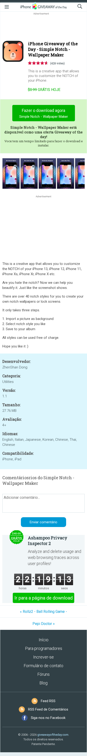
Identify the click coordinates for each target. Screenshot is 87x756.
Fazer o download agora (43, 113)
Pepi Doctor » (43, 623)
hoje (44, 89)
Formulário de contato (43, 665)
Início (43, 639)
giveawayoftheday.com (52, 734)
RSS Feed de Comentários (48, 709)
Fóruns (43, 674)
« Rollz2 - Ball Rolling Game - (43, 611)
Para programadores (43, 648)
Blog (43, 682)
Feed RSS (48, 701)
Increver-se (43, 657)
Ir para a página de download (43, 598)
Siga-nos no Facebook (48, 718)
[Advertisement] (43, 27)
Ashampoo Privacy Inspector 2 (47, 540)
